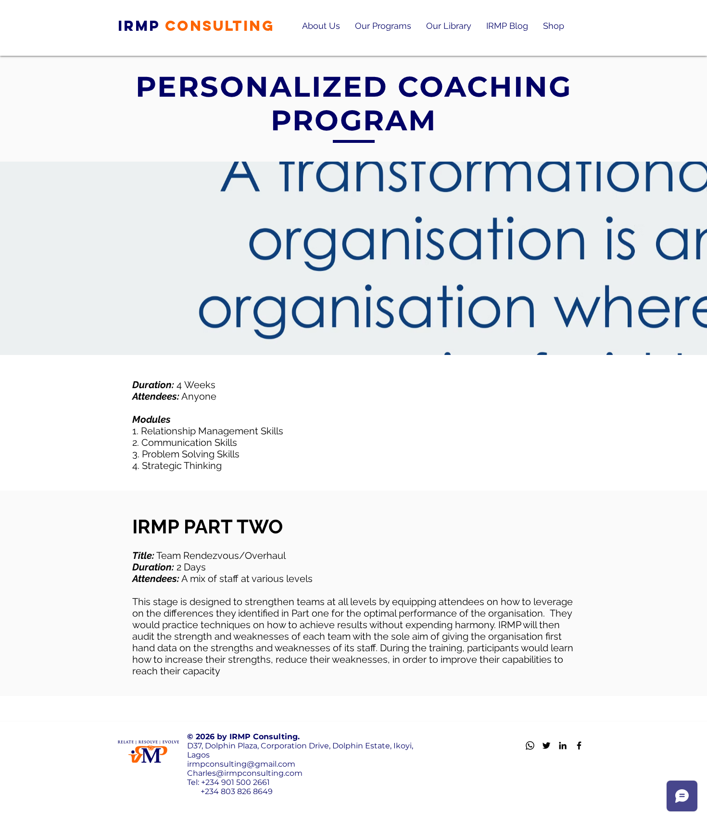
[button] (320, 25)
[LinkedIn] (562, 745)
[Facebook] (579, 745)
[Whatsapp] (530, 745)
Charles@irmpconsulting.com (245, 773)
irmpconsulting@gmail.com (241, 764)
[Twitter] (546, 745)
